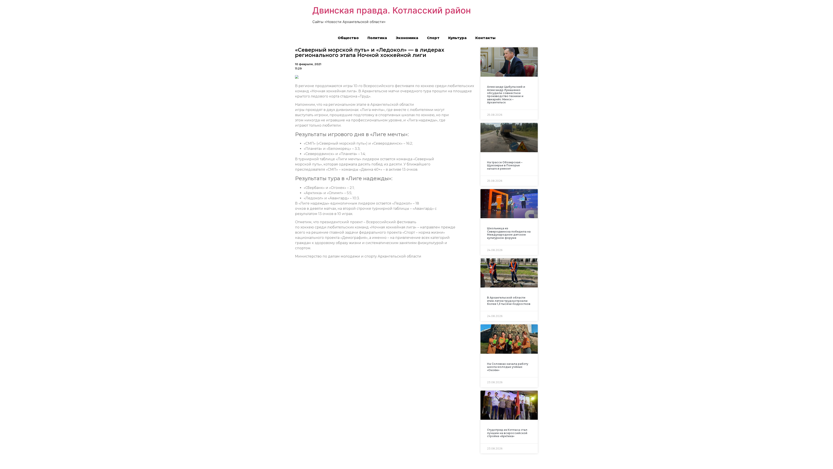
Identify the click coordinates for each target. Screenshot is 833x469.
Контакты (485, 38)
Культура (457, 38)
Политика (377, 38)
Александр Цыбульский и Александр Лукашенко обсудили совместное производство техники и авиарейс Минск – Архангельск (506, 94)
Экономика (407, 38)
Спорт (433, 38)
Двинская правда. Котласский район (391, 10)
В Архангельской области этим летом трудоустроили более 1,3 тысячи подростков (508, 301)
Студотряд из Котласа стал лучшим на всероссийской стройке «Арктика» (507, 433)
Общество (348, 38)
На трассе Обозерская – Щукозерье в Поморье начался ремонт (504, 165)
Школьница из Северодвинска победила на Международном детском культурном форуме (509, 233)
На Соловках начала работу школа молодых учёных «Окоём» (507, 367)
